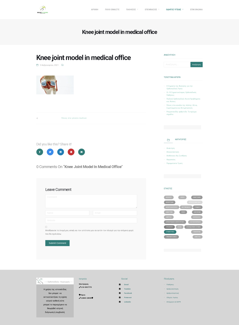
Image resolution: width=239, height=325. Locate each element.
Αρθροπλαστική (194, 202)
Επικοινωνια (196, 9)
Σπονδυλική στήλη (193, 227)
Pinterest (128, 297)
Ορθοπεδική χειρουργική (175, 222)
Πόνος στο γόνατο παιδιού (74, 118)
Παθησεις (131, 9)
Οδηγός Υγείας (173, 9)
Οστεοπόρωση (195, 222)
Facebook (128, 293)
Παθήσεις (170, 284)
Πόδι (179, 227)
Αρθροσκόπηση (171, 207)
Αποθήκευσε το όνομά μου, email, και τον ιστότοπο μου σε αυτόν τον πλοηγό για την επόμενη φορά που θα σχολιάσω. (89, 232)
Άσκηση (169, 197)
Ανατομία (196, 197)
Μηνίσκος (196, 217)
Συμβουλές (170, 232)
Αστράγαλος (186, 207)
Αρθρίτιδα (169, 202)
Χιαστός (197, 237)
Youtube (127, 289)
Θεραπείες (171, 160)
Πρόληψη (169, 227)
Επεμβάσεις (151, 9)
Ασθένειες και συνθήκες (177, 156)
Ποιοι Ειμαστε (112, 9)
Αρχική (94, 9)
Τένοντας (196, 232)
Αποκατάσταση (173, 152)
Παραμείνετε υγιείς (175, 163)
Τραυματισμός (171, 237)
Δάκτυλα (169, 212)
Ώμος (182, 197)
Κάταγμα (197, 212)
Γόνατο (197, 207)
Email (126, 284)
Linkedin (127, 302)
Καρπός (169, 217)
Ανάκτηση (171, 148)
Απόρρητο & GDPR (174, 302)
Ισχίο (183, 212)
